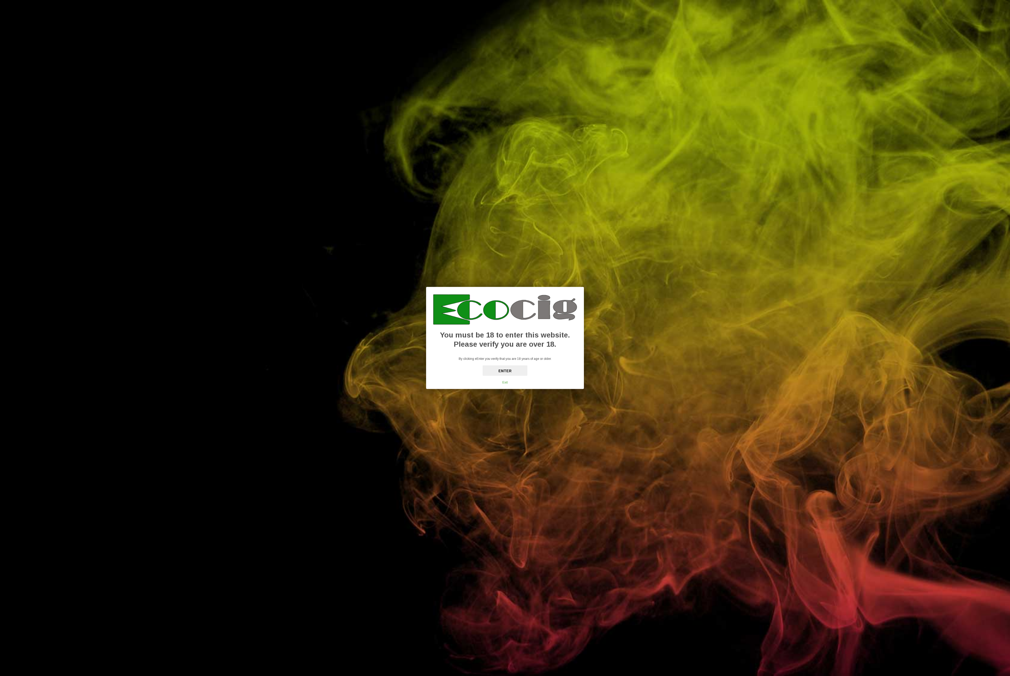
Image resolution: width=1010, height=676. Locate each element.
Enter (505, 371)
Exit (505, 382)
